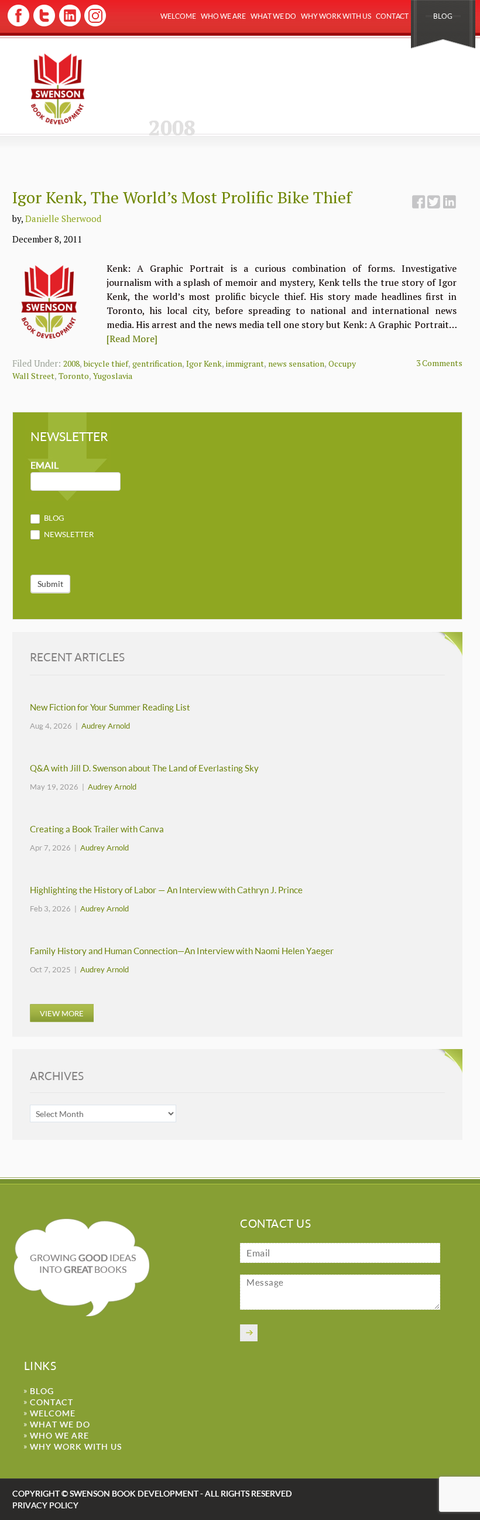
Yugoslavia (112, 375)
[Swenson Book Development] (57, 89)
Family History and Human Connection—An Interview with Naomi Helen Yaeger (182, 951)
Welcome (178, 16)
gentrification (157, 363)
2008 (71, 363)
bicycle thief (106, 363)
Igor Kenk (204, 363)
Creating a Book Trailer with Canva (97, 829)
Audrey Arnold (105, 725)
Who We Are (223, 16)
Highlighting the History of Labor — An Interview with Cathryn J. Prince (166, 890)
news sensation (296, 363)
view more (62, 1013)
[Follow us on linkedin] (68, 24)
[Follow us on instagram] (94, 24)
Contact (392, 16)
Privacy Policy (45, 1505)
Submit (50, 584)
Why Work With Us (336, 16)
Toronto (74, 375)
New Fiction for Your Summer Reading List (110, 707)
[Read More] (132, 338)
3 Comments (439, 362)
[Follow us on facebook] (18, 24)
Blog (442, 16)
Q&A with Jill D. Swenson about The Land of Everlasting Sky (144, 768)
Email (44, 465)
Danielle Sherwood (63, 218)
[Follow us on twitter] (43, 24)
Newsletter (68, 534)
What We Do (273, 16)
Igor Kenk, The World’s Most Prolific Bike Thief (182, 197)
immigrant (245, 363)
